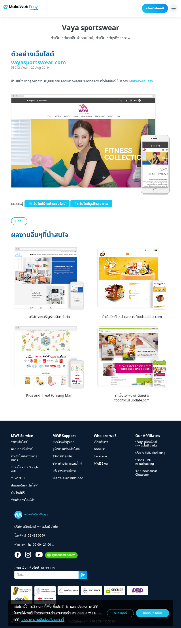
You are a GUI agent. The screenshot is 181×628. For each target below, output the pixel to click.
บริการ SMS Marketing (150, 452)
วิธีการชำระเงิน (62, 456)
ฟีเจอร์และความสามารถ (68, 478)
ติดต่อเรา (100, 449)
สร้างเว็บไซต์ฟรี (154, 8)
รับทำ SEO (18, 478)
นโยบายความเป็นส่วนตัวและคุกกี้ (42, 619)
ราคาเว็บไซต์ (19, 442)
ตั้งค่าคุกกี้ (120, 613)
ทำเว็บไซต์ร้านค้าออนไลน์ (47, 203)
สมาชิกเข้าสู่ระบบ (64, 442)
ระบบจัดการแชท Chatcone (146, 473)
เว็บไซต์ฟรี (18, 492)
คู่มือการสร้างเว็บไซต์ (66, 449)
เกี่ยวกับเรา (101, 442)
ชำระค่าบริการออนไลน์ (67, 463)
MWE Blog (101, 463)
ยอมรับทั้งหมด (152, 613)
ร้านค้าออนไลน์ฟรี (22, 500)
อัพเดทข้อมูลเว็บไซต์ (24, 485)
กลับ (20, 221)
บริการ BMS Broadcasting (144, 461)
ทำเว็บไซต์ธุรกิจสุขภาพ (91, 203)
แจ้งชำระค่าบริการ (64, 471)
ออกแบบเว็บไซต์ (21, 449)
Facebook (100, 456)
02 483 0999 (36, 535)
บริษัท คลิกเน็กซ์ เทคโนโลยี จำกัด (146, 443)
